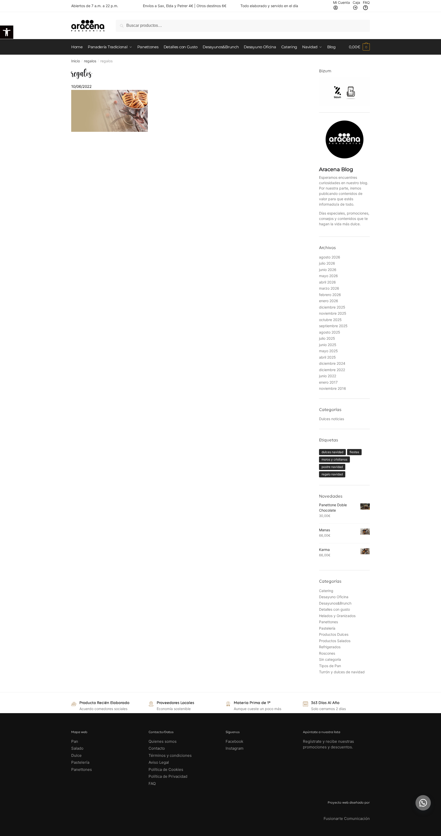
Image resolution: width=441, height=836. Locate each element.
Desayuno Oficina (333, 597)
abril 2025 (327, 357)
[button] (423, 802)
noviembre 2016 (332, 388)
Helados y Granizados (337, 616)
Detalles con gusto (334, 609)
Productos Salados (334, 641)
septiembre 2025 (333, 326)
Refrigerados (329, 647)
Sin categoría (330, 659)
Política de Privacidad (168, 776)
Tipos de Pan (330, 666)
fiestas (354, 452)
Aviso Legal (159, 762)
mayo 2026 (328, 276)
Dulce (76, 755)
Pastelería (327, 628)
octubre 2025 (330, 319)
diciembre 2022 (332, 370)
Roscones (327, 653)
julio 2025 (327, 338)
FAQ (152, 783)
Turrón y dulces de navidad (342, 672)
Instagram (234, 748)
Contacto (157, 748)
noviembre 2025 (332, 313)
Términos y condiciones (171, 755)
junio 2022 (327, 376)
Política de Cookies (166, 769)
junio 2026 (327, 269)
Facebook (234, 741)
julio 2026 (327, 263)
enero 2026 (328, 301)
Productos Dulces (333, 634)
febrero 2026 (330, 294)
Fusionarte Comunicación (347, 818)
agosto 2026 (329, 257)
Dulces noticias (331, 419)
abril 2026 (327, 282)
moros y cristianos (334, 459)
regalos (90, 61)
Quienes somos (163, 741)
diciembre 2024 (332, 363)
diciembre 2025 (332, 307)
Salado (77, 748)
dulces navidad (332, 452)
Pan (74, 741)
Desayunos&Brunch (335, 603)
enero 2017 (328, 382)
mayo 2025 (328, 351)
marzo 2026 (329, 288)
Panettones (328, 622)
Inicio (75, 61)
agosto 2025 (329, 332)
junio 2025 (327, 345)
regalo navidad (332, 474)
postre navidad (332, 467)
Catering (326, 590)
